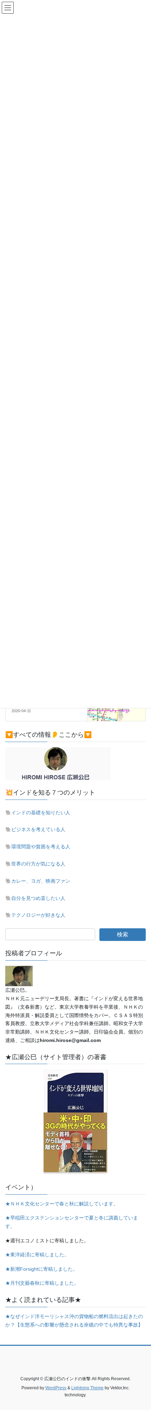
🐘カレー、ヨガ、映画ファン (37, 881)
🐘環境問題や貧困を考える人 (37, 846)
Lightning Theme (87, 1387)
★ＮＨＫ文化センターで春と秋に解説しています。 (61, 1204)
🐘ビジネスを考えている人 (35, 829)
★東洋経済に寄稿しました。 (37, 1254)
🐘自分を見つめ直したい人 (35, 898)
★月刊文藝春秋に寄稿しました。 (42, 1283)
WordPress (55, 1387)
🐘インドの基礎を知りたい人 (37, 812)
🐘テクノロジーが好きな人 (35, 915)
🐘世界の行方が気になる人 (35, 864)
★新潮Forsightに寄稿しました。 (41, 1269)
